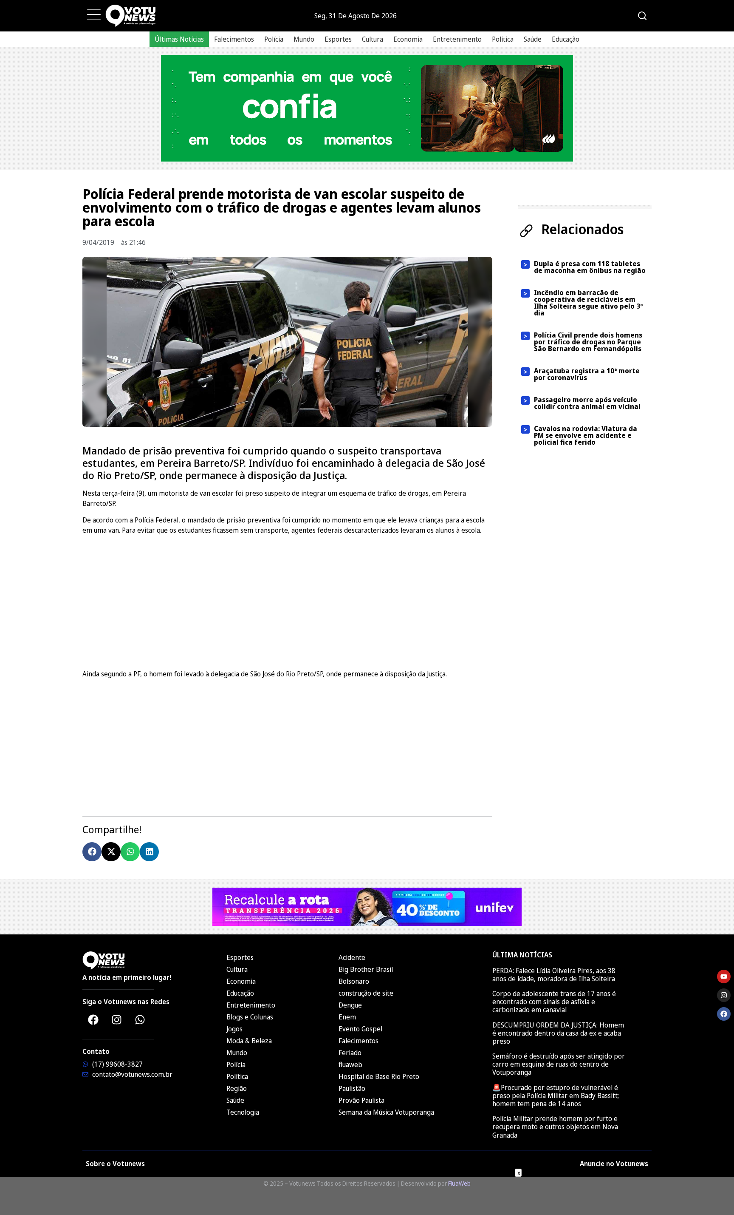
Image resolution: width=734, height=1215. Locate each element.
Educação (565, 39)
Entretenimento (457, 39)
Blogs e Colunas (249, 1017)
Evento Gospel (360, 1028)
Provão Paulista (361, 1100)
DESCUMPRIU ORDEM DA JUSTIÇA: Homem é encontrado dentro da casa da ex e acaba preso (558, 1033)
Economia (408, 39)
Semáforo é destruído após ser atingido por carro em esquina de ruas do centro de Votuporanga (558, 1064)
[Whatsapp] (139, 1019)
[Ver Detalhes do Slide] (367, 108)
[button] (92, 851)
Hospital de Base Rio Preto (379, 1076)
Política (503, 39)
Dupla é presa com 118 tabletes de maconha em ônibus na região (590, 267)
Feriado (350, 1052)
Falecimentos (234, 39)
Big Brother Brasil (366, 969)
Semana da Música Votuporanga (386, 1112)
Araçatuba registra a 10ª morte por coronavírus (587, 374)
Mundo (304, 39)
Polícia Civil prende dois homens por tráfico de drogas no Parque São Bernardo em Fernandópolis (588, 341)
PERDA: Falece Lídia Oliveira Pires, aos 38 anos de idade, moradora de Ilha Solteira (553, 974)
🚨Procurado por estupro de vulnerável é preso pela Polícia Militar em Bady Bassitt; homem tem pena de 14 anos (555, 1095)
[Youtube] (724, 976)
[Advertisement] (287, 600)
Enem (347, 1017)
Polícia (273, 39)
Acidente (352, 957)
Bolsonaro (354, 981)
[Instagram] (116, 1019)
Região (236, 1088)
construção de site (366, 993)
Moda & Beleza (249, 1040)
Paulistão (352, 1088)
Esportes (338, 39)
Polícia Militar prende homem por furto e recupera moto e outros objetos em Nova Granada (555, 1126)
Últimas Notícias (179, 39)
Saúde (533, 39)
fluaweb (350, 1064)
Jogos (234, 1028)
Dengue (350, 1005)
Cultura (372, 39)
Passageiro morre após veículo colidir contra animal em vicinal (588, 403)
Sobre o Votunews (115, 1163)
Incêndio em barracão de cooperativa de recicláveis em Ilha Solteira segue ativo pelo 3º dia (588, 303)
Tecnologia (242, 1112)
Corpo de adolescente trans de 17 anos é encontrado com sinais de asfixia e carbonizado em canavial (554, 1001)
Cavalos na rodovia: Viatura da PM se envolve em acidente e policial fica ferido (585, 435)
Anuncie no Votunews (614, 1163)
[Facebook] (93, 1019)
